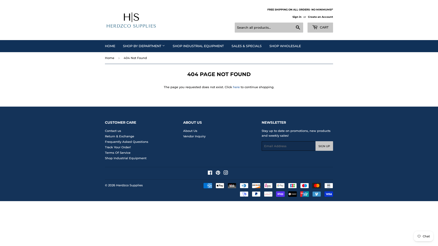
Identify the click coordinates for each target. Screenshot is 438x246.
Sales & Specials (247, 46)
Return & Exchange (119, 136)
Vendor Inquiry (194, 136)
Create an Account (320, 16)
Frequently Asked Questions (126, 142)
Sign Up (324, 146)
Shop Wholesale (285, 46)
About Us (190, 131)
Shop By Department (142, 46)
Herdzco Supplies (129, 185)
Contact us (113, 131)
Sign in (297, 16)
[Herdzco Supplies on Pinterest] (218, 173)
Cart (323, 27)
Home (110, 46)
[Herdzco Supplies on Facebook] (210, 173)
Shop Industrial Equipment (198, 46)
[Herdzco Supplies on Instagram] (226, 173)
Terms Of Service (117, 152)
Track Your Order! (118, 147)
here (236, 87)
